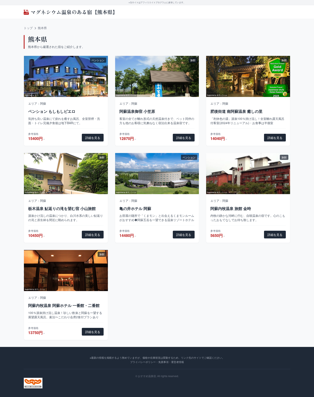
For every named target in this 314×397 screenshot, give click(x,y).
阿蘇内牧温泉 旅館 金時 (230, 208)
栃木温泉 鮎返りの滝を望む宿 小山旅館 (62, 208)
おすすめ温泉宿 (147, 376)
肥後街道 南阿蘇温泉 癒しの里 (236, 111)
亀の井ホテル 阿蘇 (135, 208)
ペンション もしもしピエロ (51, 111)
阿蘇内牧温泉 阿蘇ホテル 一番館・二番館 (64, 305)
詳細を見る (92, 137)
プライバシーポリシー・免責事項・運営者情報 (157, 362)
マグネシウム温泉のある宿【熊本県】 (74, 12)
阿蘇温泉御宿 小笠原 (137, 111)
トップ (28, 28)
